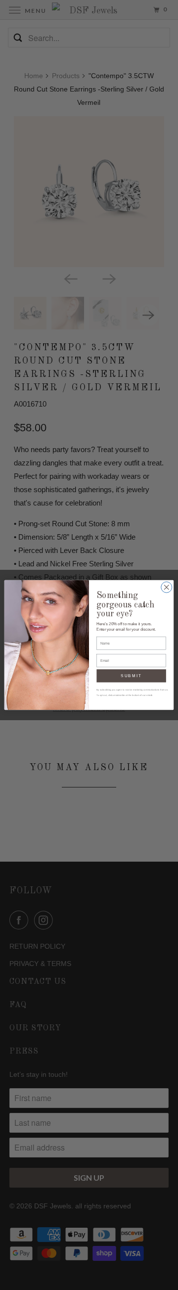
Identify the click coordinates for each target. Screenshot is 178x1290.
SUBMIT (131, 676)
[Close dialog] (166, 587)
